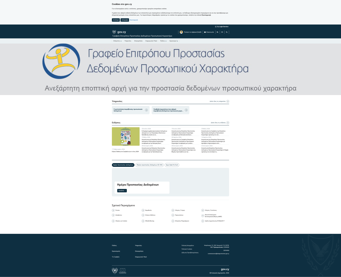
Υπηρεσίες (128, 41)
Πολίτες (162, 41)
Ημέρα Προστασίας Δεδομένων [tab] (123, 165)
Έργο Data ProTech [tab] (172, 165)
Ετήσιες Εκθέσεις (150, 215)
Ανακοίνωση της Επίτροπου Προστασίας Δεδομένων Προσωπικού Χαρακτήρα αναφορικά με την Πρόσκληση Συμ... (153, 150)
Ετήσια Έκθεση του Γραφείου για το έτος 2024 (125, 151)
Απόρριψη (125, 20)
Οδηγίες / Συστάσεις (211, 210)
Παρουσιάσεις (179, 215)
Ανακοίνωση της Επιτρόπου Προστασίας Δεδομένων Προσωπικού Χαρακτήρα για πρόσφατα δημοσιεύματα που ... (213, 141)
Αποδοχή (116, 20)
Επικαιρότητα (138, 41)
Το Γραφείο (115, 257)
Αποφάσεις (118, 215)
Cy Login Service (222, 26)
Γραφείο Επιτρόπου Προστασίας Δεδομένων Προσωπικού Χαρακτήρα (142, 36)
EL (217, 32)
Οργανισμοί (173, 41)
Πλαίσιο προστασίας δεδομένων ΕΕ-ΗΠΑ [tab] (150, 165)
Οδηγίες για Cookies (121, 221)
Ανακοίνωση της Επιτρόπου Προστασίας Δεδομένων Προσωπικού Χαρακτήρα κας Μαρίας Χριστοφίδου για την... (184, 150)
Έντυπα (117, 210)
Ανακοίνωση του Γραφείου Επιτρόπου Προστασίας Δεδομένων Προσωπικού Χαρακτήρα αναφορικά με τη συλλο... (183, 141)
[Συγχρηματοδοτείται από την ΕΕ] (122, 271)
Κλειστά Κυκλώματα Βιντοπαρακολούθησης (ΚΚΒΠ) (213, 215)
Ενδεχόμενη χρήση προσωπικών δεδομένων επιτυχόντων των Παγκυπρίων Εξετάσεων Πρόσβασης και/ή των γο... (154, 132)
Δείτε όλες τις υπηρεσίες (218, 101)
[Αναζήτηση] (226, 32)
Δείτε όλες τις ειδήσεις (218, 122)
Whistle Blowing (149, 221)
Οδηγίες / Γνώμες (180, 210)
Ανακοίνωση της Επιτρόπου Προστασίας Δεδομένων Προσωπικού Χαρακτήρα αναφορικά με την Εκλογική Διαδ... (153, 141)
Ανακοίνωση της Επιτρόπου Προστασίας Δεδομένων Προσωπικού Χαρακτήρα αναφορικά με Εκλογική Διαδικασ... (183, 132)
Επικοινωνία (210, 32)
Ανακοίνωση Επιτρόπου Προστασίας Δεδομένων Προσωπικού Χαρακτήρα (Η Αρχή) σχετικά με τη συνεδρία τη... (214, 150)
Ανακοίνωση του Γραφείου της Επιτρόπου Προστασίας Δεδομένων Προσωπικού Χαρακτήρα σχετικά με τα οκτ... (213, 132)
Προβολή (122, 190)
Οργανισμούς (116, 251)
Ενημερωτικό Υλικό (151, 41)
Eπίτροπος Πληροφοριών (182, 221)
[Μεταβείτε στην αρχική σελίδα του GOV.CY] (119, 32)
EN (222, 32)
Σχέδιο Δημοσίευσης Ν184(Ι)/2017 (214, 221)
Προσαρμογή (134, 20)
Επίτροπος (116, 41)
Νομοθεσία (148, 210)
